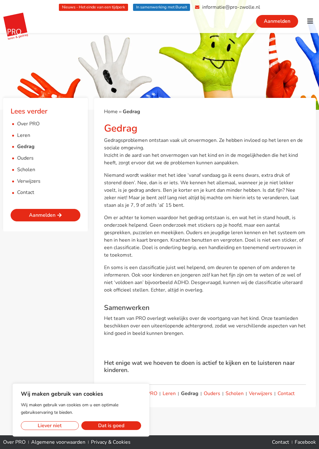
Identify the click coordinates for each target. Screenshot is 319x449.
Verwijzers (28, 181)
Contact (25, 192)
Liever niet (50, 425)
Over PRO (28, 123)
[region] (81, 410)
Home (111, 111)
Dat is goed (111, 425)
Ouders (25, 158)
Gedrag (26, 146)
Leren (23, 135)
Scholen (26, 169)
